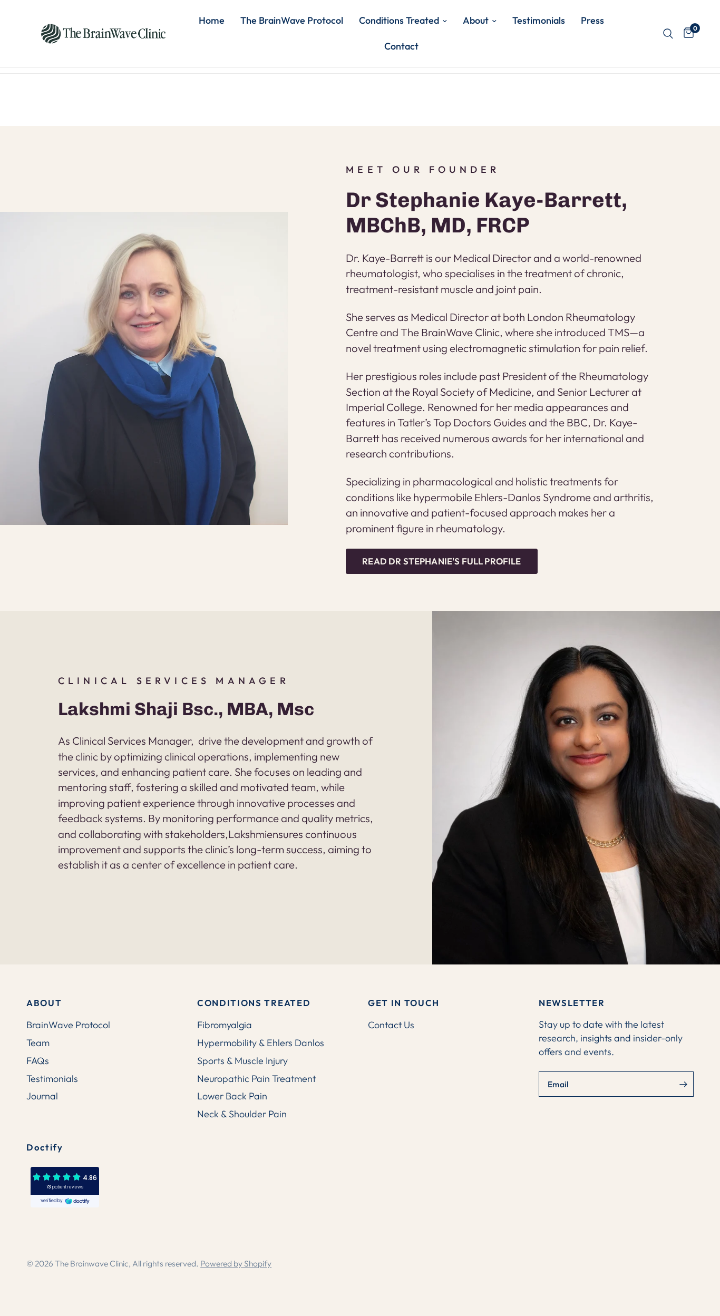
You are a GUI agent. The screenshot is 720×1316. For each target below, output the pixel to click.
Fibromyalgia (224, 1025)
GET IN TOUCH (404, 1003)
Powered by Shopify (235, 1263)
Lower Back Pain (232, 1096)
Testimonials (538, 20)
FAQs (37, 1061)
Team (38, 1043)
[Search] (668, 33)
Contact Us (391, 1025)
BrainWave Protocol (68, 1025)
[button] (441, 561)
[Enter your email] (683, 1084)
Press (592, 20)
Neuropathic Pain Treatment (256, 1079)
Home (212, 20)
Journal (42, 1096)
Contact (401, 46)
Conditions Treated (399, 20)
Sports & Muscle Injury (242, 1061)
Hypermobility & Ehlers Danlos (260, 1043)
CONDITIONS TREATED (253, 1003)
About (476, 20)
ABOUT (44, 1003)
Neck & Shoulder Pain (242, 1114)
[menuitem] (211, 21)
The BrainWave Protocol (291, 20)
